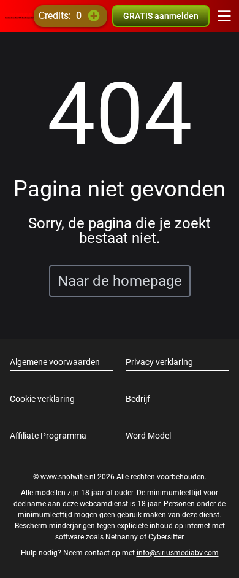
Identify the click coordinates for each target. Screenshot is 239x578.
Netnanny (122, 537)
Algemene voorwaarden (55, 362)
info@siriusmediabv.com (178, 553)
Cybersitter (166, 537)
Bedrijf (138, 399)
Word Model (148, 436)
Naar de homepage (120, 281)
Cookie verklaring (42, 399)
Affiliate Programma (48, 436)
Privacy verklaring (159, 362)
